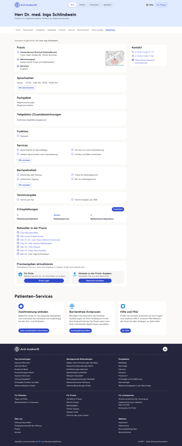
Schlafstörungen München (77, 369)
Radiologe (122, 363)
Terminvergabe (97, 30)
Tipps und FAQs (21, 399)
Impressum (123, 422)
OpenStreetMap (120, 65)
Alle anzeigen (24, 160)
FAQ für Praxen (73, 402)
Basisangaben (72, 405)
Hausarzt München (22, 363)
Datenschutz (123, 426)
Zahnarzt (122, 369)
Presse (17, 429)
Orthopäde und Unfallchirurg (130, 379)
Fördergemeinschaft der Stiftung (28, 426)
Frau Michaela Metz (29, 233)
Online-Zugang (73, 409)
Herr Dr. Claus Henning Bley (33, 250)
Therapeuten (94, 5)
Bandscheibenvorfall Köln (77, 372)
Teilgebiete (51, 30)
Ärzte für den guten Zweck (77, 415)
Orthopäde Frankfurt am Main (27, 382)
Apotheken (107, 5)
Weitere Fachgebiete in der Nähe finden (134, 386)
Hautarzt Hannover (22, 376)
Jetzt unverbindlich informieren (34, 330)
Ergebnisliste (29, 41)
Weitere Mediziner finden (25, 386)
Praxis (18, 30)
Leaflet (112, 65)
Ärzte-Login (44, 280)
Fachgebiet (40, 30)
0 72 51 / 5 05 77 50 (144, 56)
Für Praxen (161, 5)
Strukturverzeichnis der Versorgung (133, 399)
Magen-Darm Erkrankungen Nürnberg (82, 363)
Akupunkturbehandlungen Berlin (80, 366)
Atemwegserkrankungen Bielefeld (80, 379)
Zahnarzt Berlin (21, 366)
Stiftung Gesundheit (23, 422)
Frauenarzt (122, 376)
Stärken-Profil (72, 412)
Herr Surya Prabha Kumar (32, 236)
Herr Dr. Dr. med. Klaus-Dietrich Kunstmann (40, 240)
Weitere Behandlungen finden (79, 386)
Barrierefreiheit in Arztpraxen (27, 402)
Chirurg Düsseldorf (22, 379)
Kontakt (18, 432)
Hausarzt (122, 372)
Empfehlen (118, 209)
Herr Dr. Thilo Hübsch (30, 247)
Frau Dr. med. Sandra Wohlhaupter (36, 243)
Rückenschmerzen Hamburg (78, 382)
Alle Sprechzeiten (26, 88)
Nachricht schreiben (95, 280)
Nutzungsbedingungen (127, 429)
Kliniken (82, 5)
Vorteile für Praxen (74, 399)
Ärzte (73, 5)
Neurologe (122, 366)
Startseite (19, 41)
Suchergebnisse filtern (80, 330)
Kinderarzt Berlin (21, 369)
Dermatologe (123, 382)
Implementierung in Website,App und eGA (130, 403)
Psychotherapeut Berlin (24, 372)
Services (71, 30)
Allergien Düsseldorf (75, 376)
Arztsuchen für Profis (127, 408)
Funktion (62, 30)
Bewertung (110, 30)
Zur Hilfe (125, 330)
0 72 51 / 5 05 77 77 (144, 52)
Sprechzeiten (28, 30)
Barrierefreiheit (83, 30)
